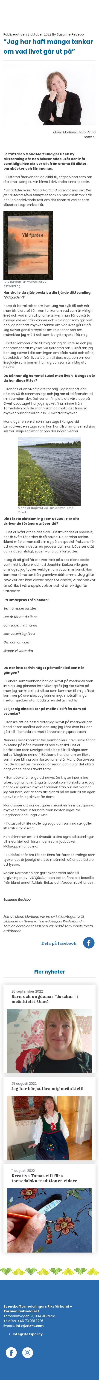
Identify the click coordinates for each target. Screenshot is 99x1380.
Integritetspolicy (28, 1334)
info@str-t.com (30, 1325)
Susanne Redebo (70, 34)
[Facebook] (89, 945)
